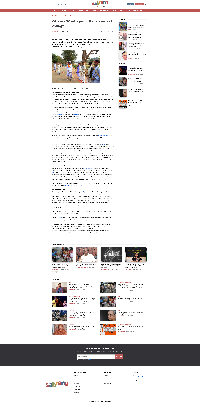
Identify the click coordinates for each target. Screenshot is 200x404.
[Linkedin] (108, 31)
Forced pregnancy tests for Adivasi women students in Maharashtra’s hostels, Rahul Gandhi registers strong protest (137, 69)
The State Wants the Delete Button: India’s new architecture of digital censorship (111, 265)
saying (83, 192)
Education (71, 310)
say (73, 177)
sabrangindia (131, 74)
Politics (69, 15)
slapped (103, 144)
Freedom (63, 15)
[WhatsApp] (61, 4)
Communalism (131, 48)
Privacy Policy (91, 359)
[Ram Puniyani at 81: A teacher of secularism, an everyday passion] (123, 93)
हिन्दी (104, 6)
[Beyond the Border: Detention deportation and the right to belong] (60, 329)
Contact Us (139, 4)
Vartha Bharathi (81, 267)
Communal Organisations (122, 107)
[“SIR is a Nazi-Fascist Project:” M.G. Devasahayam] (87, 254)
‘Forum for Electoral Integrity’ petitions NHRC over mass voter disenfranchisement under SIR (136, 25)
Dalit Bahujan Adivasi (122, 74)
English (99, 6)
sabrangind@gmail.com (141, 376)
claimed (60, 218)
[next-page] (56, 272)
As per (80, 110)
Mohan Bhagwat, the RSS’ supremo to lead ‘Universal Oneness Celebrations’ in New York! (136, 103)
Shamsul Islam (131, 108)
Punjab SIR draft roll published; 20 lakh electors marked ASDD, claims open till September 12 (135, 265)
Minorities (71, 324)
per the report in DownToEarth (73, 185)
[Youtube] (65, 4)
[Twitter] (58, 4)
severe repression (103, 136)
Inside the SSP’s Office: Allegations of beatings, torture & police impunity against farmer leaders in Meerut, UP (82, 286)
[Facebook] (54, 4)
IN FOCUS (122, 64)
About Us (130, 4)
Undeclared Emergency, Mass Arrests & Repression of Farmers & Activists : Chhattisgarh (137, 54)
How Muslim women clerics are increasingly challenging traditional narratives (136, 44)
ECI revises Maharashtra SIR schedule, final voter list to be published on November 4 (136, 79)
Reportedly (58, 114)
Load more (98, 338)
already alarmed (88, 168)
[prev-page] (53, 272)
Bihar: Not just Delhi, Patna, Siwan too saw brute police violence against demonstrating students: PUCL (81, 314)
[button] (145, 4)
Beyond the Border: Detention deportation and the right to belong (81, 327)
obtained (76, 114)
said (79, 157)
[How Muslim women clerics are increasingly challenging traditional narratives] (123, 46)
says (53, 172)
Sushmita (55, 31)
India (129, 29)
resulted (73, 125)
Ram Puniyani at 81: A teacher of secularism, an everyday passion (136, 91)
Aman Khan (128, 269)
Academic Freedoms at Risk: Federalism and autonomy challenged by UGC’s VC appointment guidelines (135, 35)
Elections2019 (56, 15)
